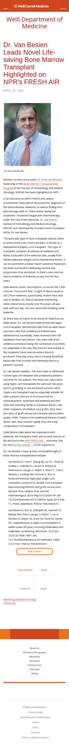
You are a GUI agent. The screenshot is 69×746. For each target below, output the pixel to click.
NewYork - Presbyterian (34, 695)
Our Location (5, 634)
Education (34, 656)
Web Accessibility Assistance (35, 737)
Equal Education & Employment (35, 717)
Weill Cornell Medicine (34, 688)
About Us (34, 648)
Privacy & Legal (35, 712)
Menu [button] (6, 8)
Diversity (34, 669)
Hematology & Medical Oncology (19, 599)
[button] (63, 6)
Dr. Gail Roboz (48, 219)
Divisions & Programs (34, 652)
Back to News (34, 551)
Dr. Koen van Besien (49, 179)
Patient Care (9, 603)
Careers (35, 722)
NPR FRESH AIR (34, 440)
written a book (21, 444)
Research (34, 660)
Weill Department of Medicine (34, 22)
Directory (35, 732)
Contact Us (64, 634)
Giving (34, 673)
